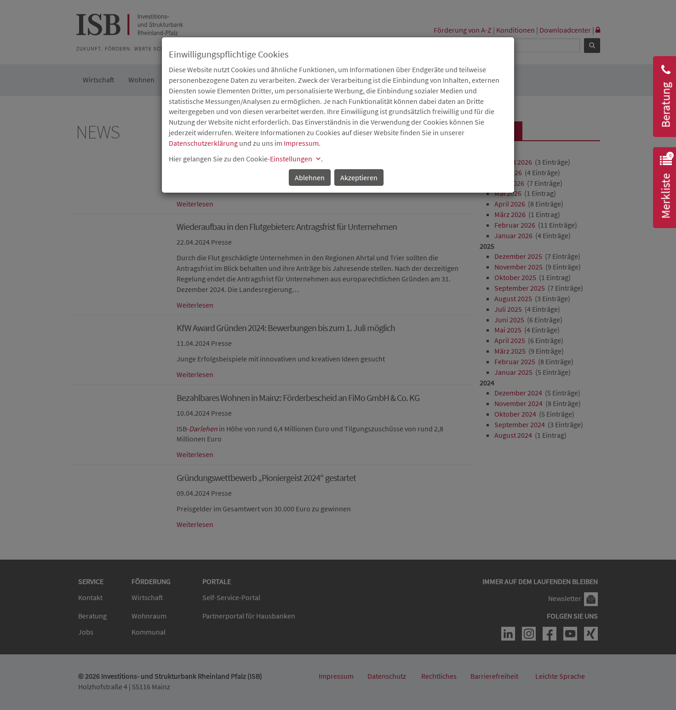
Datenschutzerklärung (203, 143)
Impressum (301, 143)
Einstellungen (291, 158)
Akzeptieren (359, 177)
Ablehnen (310, 177)
